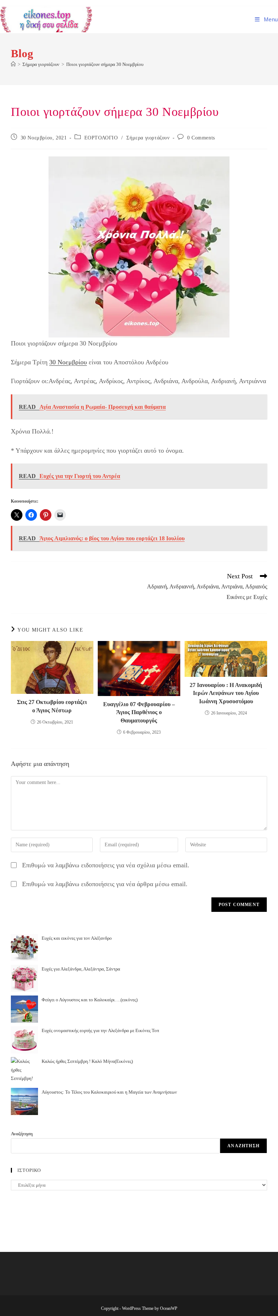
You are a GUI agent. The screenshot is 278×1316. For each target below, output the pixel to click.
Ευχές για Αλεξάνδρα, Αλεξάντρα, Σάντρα (81, 969)
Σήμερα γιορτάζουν (147, 138)
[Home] (13, 64)
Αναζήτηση (22, 1133)
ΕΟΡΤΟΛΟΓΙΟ (101, 138)
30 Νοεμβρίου (68, 362)
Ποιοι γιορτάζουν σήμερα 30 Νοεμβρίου (104, 64)
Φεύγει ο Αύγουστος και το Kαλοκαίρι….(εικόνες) (90, 999)
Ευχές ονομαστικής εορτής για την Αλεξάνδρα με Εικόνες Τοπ (100, 1030)
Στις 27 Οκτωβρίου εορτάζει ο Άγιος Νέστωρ (52, 706)
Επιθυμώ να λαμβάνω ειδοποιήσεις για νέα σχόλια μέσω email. (105, 865)
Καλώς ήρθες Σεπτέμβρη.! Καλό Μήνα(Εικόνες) (87, 1061)
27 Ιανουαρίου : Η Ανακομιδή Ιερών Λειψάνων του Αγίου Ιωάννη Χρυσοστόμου (226, 693)
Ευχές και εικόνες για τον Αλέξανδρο (77, 938)
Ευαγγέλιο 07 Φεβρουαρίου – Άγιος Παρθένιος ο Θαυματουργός (139, 712)
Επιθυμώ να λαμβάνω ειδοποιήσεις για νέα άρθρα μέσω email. (105, 884)
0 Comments (201, 138)
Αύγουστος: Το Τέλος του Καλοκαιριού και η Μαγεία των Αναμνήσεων (109, 1092)
